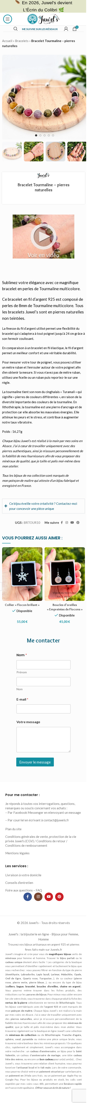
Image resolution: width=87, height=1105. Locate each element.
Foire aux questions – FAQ (23, 899)
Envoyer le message (34, 767)
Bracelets (22, 41)
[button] (6, 97)
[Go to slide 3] (45, 135)
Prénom (21, 677)
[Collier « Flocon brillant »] (21, 575)
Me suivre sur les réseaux (40, 29)
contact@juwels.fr (56, 829)
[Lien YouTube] (69, 525)
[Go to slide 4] (49, 135)
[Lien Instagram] (63, 525)
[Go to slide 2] (40, 135)
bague (34, 995)
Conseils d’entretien (19, 892)
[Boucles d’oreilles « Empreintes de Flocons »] (62, 575)
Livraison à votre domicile (23, 884)
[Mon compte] (66, 28)
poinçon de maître (21, 480)
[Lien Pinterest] (74, 525)
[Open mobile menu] (7, 19)
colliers (25, 995)
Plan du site (13, 838)
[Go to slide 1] (36, 135)
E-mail (22, 704)
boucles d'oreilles (59, 995)
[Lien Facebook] (58, 525)
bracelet (43, 995)
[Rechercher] (15, 28)
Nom (19, 694)
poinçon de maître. (43, 1020)
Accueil (7, 41)
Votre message (27, 727)
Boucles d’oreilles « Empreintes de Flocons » (62, 610)
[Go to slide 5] (53, 135)
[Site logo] (43, 18)
